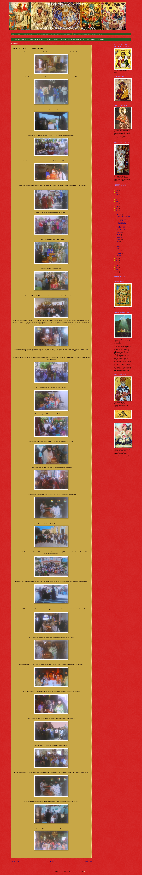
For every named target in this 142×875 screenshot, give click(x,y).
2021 (117, 199)
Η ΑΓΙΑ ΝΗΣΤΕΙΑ (121, 229)
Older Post (88, 861)
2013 (117, 260)
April (118, 248)
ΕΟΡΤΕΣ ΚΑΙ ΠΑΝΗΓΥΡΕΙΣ (123, 216)
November (119, 232)
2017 (117, 208)
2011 (117, 265)
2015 (117, 213)
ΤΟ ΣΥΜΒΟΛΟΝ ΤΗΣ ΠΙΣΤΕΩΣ (20, 39)
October (119, 235)
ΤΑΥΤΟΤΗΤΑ (100, 39)
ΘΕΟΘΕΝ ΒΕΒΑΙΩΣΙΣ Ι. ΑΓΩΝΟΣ (50, 39)
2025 (117, 190)
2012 (117, 262)
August (119, 239)
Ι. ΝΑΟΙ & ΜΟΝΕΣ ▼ (28, 34)
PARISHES (53, 34)
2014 (117, 258)
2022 (117, 197)
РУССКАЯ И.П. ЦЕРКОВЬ (42, 34)
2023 (117, 194)
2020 (117, 201)
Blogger (86, 871)
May (118, 246)
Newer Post (15, 861)
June (118, 244)
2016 (117, 210)
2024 (117, 192)
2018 (117, 206)
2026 (117, 188)
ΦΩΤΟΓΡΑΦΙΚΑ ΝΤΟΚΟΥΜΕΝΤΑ (121, 227)
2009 (117, 269)
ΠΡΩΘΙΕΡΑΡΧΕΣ (82, 34)
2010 (117, 267)
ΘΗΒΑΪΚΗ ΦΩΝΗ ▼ (35, 39)
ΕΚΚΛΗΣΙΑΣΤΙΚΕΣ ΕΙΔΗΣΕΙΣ (121, 219)
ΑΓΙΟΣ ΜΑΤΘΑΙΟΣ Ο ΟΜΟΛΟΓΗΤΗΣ (85, 39)
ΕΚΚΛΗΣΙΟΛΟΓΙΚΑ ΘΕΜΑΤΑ (64, 34)
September (120, 237)
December (119, 215)
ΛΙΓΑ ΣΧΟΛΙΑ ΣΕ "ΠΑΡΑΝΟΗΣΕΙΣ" (121, 223)
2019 (117, 203)
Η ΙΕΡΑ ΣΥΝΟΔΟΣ (16, 34)
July (118, 241)
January (119, 255)
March (118, 250)
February (119, 253)
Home (52, 861)
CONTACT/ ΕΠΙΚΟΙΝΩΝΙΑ (95, 34)
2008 (117, 272)
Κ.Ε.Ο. (75, 34)
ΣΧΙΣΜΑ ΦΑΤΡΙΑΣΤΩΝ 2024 (67, 39)
